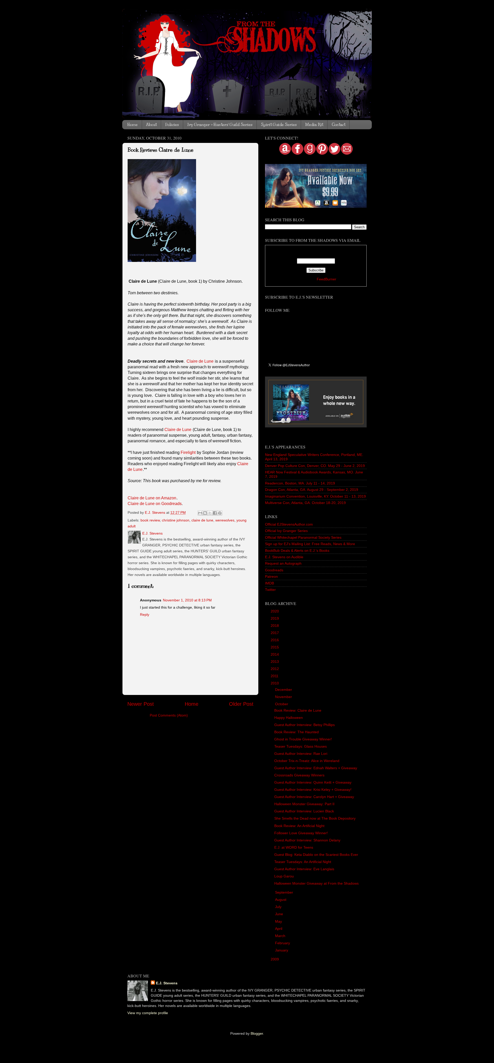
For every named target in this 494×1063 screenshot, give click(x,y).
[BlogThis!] (205, 513)
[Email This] (200, 513)
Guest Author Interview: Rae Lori (300, 754)
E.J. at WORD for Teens (293, 847)
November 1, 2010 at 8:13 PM (187, 600)
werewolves (224, 520)
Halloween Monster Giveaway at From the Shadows (316, 883)
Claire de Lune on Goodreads (155, 503)
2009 (275, 959)
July (279, 907)
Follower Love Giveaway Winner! (301, 833)
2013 (275, 661)
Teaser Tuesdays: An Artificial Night (302, 862)
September (284, 892)
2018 (275, 626)
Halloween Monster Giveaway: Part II (304, 804)
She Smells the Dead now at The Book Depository (315, 818)
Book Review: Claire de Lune (297, 710)
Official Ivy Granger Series (286, 531)
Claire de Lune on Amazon (152, 498)
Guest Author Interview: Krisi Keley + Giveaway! (312, 789)
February (283, 943)
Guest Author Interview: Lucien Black (304, 811)
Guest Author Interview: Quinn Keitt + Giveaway (312, 782)
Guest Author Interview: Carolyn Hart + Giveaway (314, 797)
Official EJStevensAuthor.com (289, 524)
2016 (275, 640)
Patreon (271, 576)
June (279, 914)
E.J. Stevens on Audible (284, 557)
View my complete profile (147, 1013)
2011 (275, 676)
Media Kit (314, 124)
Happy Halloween (288, 718)
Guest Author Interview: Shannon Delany (307, 840)
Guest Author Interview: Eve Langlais (304, 869)
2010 (275, 683)
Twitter (270, 590)
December (284, 690)
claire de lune (202, 520)
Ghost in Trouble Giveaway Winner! (303, 739)
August (281, 899)
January (282, 950)
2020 (275, 611)
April (279, 929)
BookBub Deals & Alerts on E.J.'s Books (297, 550)
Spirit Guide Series (279, 124)
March (280, 936)
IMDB (269, 583)
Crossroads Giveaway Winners (299, 775)
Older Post (241, 704)
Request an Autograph (283, 563)
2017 (275, 633)
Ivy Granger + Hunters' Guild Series (219, 124)
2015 (275, 647)
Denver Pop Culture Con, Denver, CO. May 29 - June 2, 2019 (315, 466)
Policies (172, 124)
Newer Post (140, 704)
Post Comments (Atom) (169, 715)
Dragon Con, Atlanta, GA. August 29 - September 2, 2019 (311, 490)
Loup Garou (284, 876)
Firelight (188, 452)
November (284, 697)
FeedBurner (326, 279)
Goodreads (274, 570)
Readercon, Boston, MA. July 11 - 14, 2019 (300, 483)
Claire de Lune (200, 361)
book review (150, 520)
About (151, 124)
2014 (275, 654)
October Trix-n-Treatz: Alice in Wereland (306, 761)
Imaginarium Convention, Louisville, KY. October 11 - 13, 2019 (315, 496)
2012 (275, 669)
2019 (275, 618)
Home (132, 124)
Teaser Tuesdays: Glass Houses (300, 746)
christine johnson (175, 520)
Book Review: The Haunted (296, 732)
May (279, 921)
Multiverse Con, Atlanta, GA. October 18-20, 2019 (305, 503)
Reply (144, 614)
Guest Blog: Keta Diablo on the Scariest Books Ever (316, 855)
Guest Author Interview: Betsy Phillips (304, 725)
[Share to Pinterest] (219, 513)
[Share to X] (210, 513)
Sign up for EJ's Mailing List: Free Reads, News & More (310, 544)
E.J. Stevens (167, 983)
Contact (338, 124)
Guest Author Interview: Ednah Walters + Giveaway (315, 768)
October (282, 704)
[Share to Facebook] (214, 513)
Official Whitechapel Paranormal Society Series (303, 537)
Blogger (257, 1033)
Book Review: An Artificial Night (299, 826)
